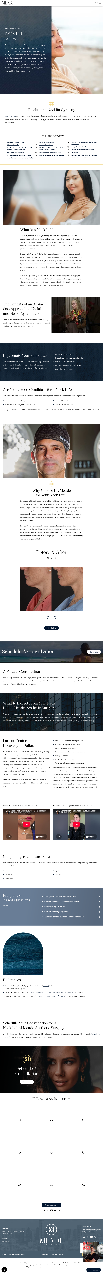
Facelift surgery (10, 116)
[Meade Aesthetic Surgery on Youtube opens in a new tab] (51, 1210)
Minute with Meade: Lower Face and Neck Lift (51, 156)
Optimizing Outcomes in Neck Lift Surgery (50, 996)
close (81, 1248)
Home (6, 28)
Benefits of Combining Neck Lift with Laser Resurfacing (84, 143)
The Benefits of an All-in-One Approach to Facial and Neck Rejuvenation (20, 149)
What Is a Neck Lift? (13, 145)
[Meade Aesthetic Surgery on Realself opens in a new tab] (59, 1210)
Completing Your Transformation (81, 147)
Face (11, 28)
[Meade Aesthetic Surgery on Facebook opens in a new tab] (47, 1210)
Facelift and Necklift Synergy (16, 142)
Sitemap (61, 1254)
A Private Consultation (46, 145)
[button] (4, 1269)
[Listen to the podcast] (93, 1251)
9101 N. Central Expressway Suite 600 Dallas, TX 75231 (13, 1232)
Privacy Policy (54, 1254)
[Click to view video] (76, 315)
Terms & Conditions (44, 1254)
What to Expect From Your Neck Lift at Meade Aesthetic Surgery (51, 149)
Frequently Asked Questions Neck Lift (83, 149)
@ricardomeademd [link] (51, 1205)
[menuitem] (44, 1210)
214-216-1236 (38, 1267)
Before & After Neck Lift (46, 142)
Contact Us (94, 652)
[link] (5, 1241)
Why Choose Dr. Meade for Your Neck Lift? (20, 158)
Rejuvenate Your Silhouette (15, 152)
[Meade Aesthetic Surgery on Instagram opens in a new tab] (44, 1210)
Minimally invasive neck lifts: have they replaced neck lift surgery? (51, 992)
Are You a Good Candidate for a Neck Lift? (20, 155)
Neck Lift (17, 28)
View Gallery (51, 628)
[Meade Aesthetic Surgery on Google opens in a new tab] (55, 1210)
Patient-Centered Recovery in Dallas (50, 152)
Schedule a (26, 1071)
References (75, 152)
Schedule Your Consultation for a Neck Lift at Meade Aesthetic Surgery (84, 156)
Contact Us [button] (93, 1270)
